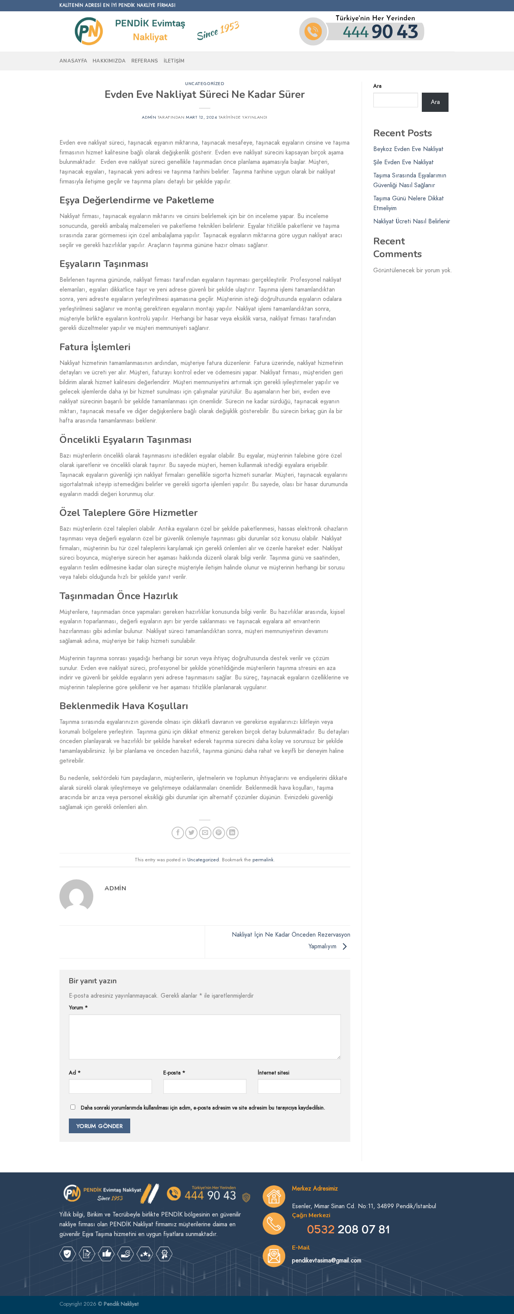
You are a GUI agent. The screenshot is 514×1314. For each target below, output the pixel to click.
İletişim (174, 61)
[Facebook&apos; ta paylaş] (178, 833)
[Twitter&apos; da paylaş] (191, 833)
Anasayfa (73, 61)
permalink (263, 859)
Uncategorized (204, 84)
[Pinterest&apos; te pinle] (219, 833)
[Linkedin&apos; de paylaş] (232, 833)
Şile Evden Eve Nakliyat (403, 162)
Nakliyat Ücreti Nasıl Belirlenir (411, 221)
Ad (75, 1072)
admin (149, 117)
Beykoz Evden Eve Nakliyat (408, 149)
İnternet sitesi (273, 1072)
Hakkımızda (109, 61)
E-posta (174, 1072)
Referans (144, 61)
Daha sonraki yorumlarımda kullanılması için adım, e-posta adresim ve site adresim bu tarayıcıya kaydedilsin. (203, 1107)
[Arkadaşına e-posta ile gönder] (205, 833)
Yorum (78, 1007)
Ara (377, 86)
